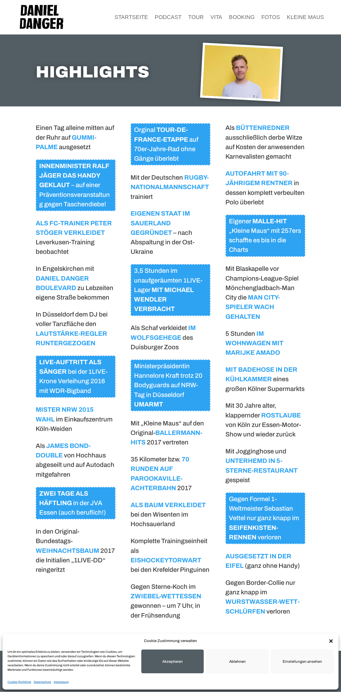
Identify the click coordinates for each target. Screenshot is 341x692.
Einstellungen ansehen (302, 662)
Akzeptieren (172, 662)
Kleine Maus (305, 17)
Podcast (168, 17)
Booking (242, 17)
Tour (196, 17)
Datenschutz (42, 682)
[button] (331, 641)
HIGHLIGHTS (92, 72)
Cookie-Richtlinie (19, 682)
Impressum (61, 682)
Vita (216, 17)
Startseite (131, 17)
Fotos (270, 17)
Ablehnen (237, 662)
